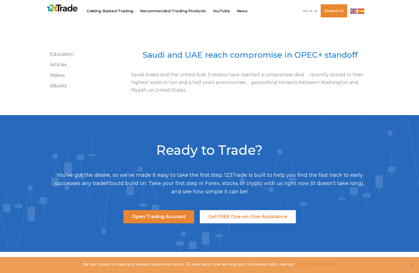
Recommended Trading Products (173, 11)
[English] (353, 10)
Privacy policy (324, 264)
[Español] (361, 10)
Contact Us (334, 11)
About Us (310, 11)
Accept (303, 264)
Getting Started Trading (110, 11)
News (242, 11)
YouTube (221, 11)
